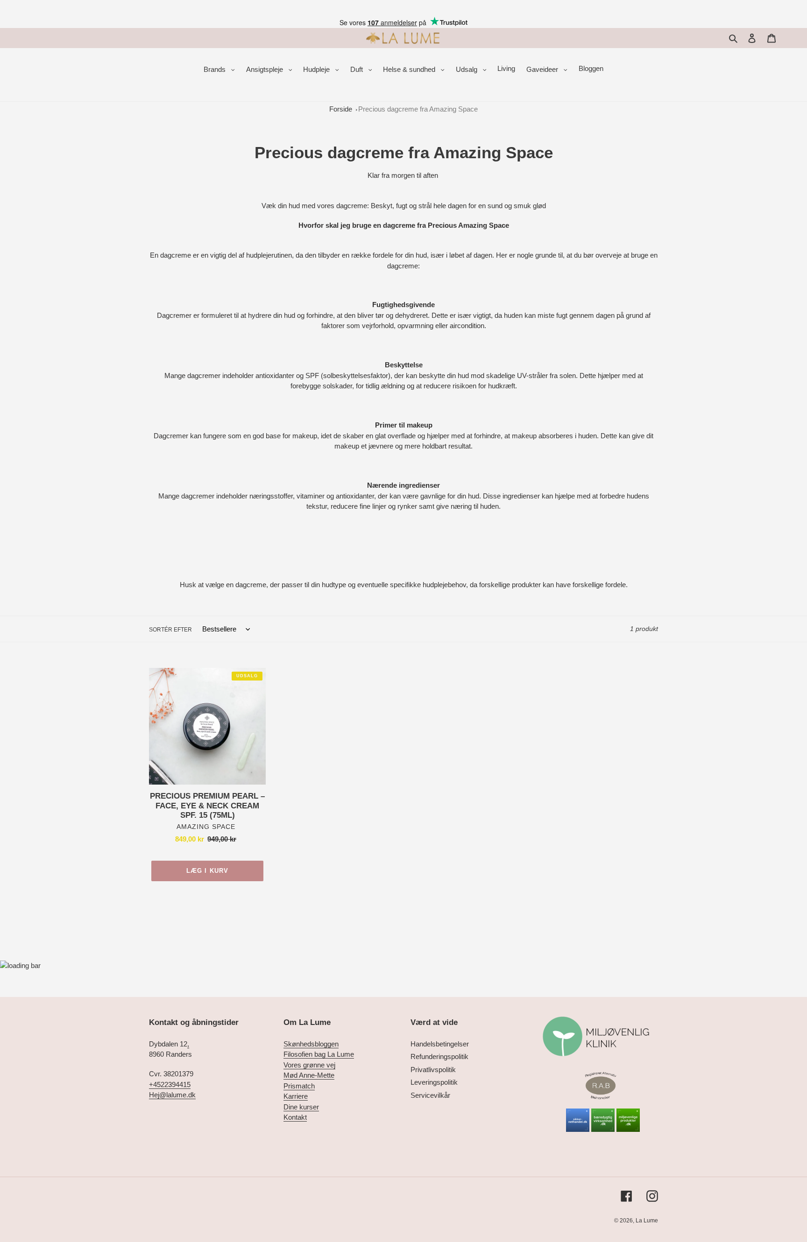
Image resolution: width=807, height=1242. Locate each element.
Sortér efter (170, 629)
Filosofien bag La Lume (318, 1054)
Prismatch (299, 1086)
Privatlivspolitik (433, 1070)
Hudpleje (317, 69)
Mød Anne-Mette (308, 1075)
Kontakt (295, 1117)
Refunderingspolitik (439, 1056)
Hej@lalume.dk (172, 1095)
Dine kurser (301, 1107)
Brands (215, 69)
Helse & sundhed (410, 69)
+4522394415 (170, 1084)
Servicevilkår (430, 1095)
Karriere (295, 1096)
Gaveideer (543, 69)
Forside (340, 109)
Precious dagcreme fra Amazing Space (418, 109)
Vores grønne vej (309, 1065)
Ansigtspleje (265, 69)
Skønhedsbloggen (311, 1044)
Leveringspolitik (434, 1082)
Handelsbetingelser (440, 1044)
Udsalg (467, 69)
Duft (357, 69)
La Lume (647, 1220)
